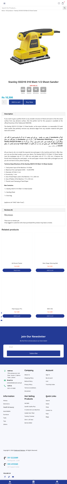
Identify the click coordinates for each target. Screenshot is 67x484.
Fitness (5, 400)
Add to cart (16, 102)
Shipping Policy (29, 378)
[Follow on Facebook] (1, 312)
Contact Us (49, 410)
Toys (4, 421)
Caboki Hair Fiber (30, 413)
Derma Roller (28, 423)
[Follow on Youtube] (1, 320)
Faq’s (47, 413)
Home (3, 10)
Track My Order (50, 384)
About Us (27, 375)
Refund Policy (29, 381)
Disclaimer (28, 391)
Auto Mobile (6, 411)
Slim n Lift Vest (29, 419)
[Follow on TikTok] (1, 316)
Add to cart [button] (50, 270)
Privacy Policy (29, 384)
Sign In (48, 375)
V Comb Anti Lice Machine (32, 410)
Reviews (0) (8, 210)
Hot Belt (27, 403)
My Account (49, 378)
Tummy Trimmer (29, 416)
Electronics (6, 404)
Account (57, 483)
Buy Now (29, 102)
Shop (47, 407)
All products (9, 10)
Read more (17, 270)
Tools (4, 418)
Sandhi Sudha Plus (30, 406)
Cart (47, 381)
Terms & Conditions (30, 388)
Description (8, 114)
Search (48, 400)
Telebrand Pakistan (19, 450)
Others (5, 424)
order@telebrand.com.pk (14, 383)
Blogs (47, 417)
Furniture (6, 414)
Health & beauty (8, 407)
